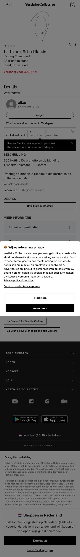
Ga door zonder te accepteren (22, 286)
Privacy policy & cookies (18, 280)
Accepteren (40, 307)
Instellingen (40, 297)
